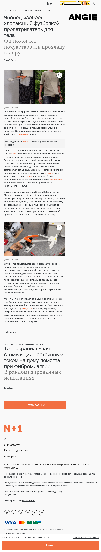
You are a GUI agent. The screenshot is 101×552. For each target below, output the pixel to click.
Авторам (10, 456)
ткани (29, 176)
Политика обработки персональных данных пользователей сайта (33, 529)
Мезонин (11, 331)
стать (14, 153)
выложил (23, 134)
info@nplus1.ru (28, 500)
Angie (25, 141)
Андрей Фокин (10, 60)
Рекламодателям (16, 450)
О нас (8, 439)
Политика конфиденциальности (86, 537)
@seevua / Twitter (11, 107)
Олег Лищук (9, 388)
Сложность (12, 444)
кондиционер (56, 179)
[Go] (6, 4)
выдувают (27, 308)
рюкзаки (49, 173)
